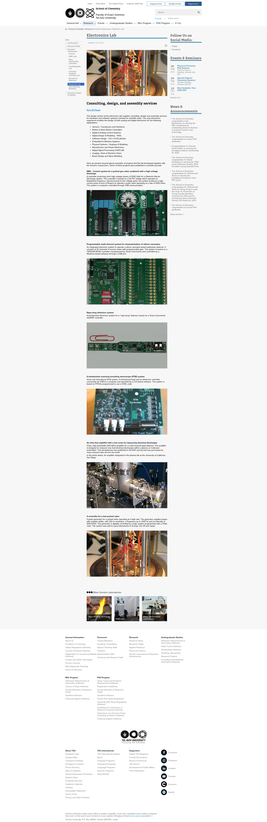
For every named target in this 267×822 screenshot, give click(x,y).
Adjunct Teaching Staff (107, 647)
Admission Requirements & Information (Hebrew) (173, 642)
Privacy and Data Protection (77, 797)
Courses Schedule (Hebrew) (77, 651)
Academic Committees (107, 644)
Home (90, 4)
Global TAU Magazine (138, 754)
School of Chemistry (66, 29)
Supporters (134, 751)
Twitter (175, 46)
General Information (74, 637)
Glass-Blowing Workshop (74, 88)
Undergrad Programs (106, 764)
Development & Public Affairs (141, 767)
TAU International (105, 751)
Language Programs (106, 767)
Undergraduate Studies (121, 23)
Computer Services (73, 781)
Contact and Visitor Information (79, 660)
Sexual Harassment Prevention (79, 774)
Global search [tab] (173, 18)
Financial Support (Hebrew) (77, 699)
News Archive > (177, 214)
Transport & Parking (74, 761)
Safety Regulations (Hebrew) (78, 647)
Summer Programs (105, 771)
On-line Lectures (72, 663)
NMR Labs (73, 56)
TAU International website (108, 754)
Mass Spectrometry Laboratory (74, 61)
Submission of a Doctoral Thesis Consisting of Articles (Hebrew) (111, 714)
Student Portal (175, 4)
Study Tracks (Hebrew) (171, 646)
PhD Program (163, 23)
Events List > (175, 98)
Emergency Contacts (74, 764)
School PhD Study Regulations (110, 699)
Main (67, 40)
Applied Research (137, 647)
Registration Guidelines (107, 686)
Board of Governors (138, 761)
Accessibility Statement (75, 791)
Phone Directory (72, 767)
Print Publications (136, 771)
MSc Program (144, 23)
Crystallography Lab (75, 67)
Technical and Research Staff (110, 657)
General (72, 54)
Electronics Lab (75, 84)
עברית (178, 23)
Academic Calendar (74, 784)
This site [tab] (158, 18)
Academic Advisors (73, 695)
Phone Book (100, 4)
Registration (193, 4)
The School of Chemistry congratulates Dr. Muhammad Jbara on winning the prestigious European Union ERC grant (185, 175)
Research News (136, 641)
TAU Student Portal (116, 4)
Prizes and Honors (137, 651)
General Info (73, 23)
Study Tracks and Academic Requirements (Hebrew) (109, 682)
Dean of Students (73, 771)
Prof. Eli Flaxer (93, 110)
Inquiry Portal (155, 4)
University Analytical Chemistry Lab (74, 73)
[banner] (133, 13)
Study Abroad (103, 774)
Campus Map (71, 757)
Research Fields (136, 644)
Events (101, 23)
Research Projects (169, 656)
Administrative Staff (105, 654)
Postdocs (101, 651)
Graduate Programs (106, 761)
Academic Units (72, 754)
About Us (69, 641)
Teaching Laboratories (171, 653)
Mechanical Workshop (73, 79)
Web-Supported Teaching (76, 666)
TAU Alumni (134, 764)
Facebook (176, 49)
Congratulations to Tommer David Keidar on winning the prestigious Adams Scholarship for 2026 (185, 149)
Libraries (69, 787)
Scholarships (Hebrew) (171, 650)
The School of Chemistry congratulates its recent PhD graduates (184, 139)
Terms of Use (71, 794)
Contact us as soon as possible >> (138, 816)
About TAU (70, 751)
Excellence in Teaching (75, 644)
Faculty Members (105, 641)
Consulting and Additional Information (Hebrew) (172, 661)
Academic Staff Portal (135, 4)
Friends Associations (138, 757)
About (99, 757)
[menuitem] (90, 4)
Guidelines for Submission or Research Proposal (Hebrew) (110, 708)
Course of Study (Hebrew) (76, 686)
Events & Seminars (73, 670)
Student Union (71, 777)
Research (88, 23)
